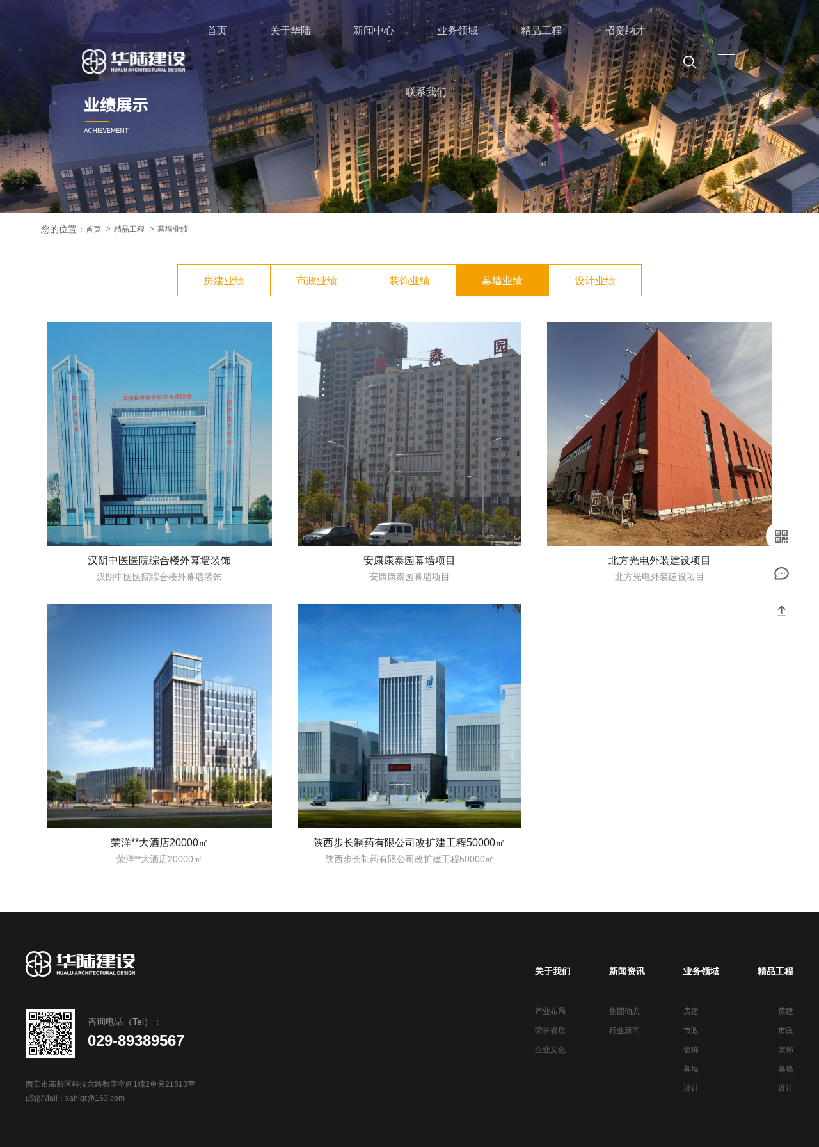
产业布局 (550, 1011)
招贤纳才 (625, 30)
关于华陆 (290, 30)
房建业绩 (223, 280)
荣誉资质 (550, 1030)
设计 (691, 1088)
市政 (691, 1030)
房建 (691, 1011)
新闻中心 (373, 30)
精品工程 (541, 30)
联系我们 (426, 91)
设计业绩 (595, 280)
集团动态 (624, 1011)
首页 (217, 30)
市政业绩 (316, 280)
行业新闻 (624, 1030)
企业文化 (550, 1049)
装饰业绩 (409, 280)
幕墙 (691, 1068)
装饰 (691, 1049)
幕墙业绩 (172, 229)
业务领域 (457, 30)
